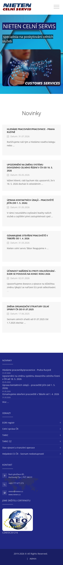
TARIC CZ (6, 441)
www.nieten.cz (14, 494)
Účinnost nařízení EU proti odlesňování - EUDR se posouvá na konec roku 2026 (31, 272)
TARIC (5, 435)
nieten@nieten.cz (15, 491)
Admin (33, 558)
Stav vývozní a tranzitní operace (18, 447)
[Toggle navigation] (56, 6)
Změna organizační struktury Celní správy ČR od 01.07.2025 (28, 308)
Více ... (5, 402)
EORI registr (8, 422)
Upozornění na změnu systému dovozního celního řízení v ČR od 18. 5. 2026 (30, 167)
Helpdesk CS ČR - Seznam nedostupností (23, 453)
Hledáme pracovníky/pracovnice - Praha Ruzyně (26, 369)
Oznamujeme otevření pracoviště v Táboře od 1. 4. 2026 (27, 237)
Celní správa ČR (10, 428)
